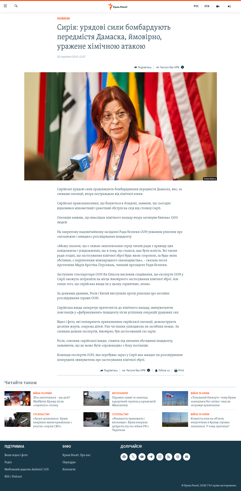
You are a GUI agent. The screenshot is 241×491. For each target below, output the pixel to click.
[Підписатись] (186, 457)
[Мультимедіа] (218, 6)
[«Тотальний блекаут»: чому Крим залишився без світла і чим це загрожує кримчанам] (175, 398)
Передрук (69, 462)
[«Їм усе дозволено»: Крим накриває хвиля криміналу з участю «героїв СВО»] (18, 419)
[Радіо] (229, 6)
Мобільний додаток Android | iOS (27, 469)
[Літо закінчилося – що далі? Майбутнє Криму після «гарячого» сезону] (18, 398)
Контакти (69, 469)
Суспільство (41, 414)
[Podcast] (177, 457)
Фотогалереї (120, 393)
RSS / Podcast (13, 476)
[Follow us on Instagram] (159, 457)
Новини (63, 19)
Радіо (8, 462)
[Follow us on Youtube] (142, 457)
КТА (206, 6)
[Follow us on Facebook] (124, 457)
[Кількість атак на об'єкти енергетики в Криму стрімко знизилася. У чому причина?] (175, 419)
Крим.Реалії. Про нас (77, 455)
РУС (196, 6)
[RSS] (168, 457)
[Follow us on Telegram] (150, 457)
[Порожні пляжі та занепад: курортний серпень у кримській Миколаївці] (96, 398)
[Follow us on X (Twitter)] (133, 457)
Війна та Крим (42, 393)
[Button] (143, 67)
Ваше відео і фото (16, 455)
